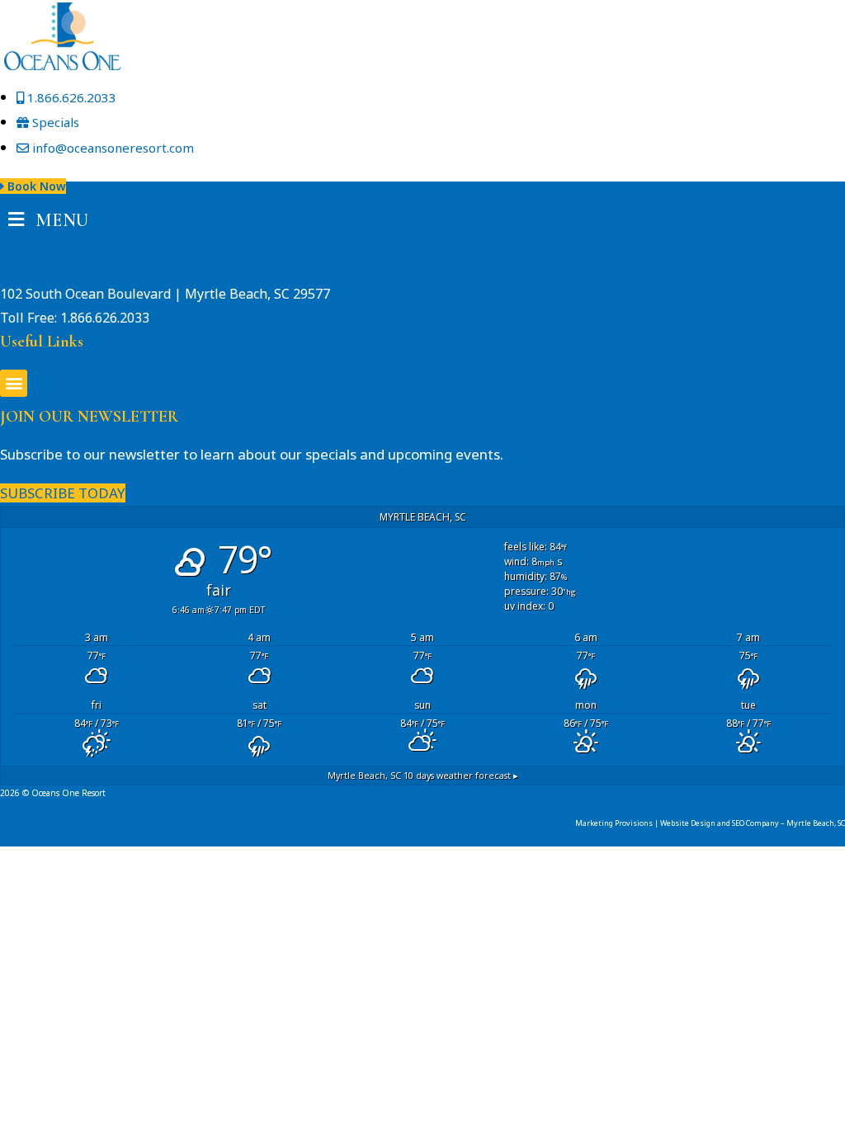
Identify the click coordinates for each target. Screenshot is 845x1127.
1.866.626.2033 (104, 318)
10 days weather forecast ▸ (423, 775)
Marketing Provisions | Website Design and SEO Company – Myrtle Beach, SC (710, 823)
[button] (13, 383)
